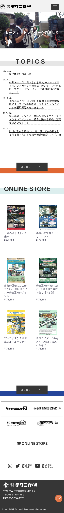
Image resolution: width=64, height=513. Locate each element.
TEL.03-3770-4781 (13, 494)
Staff (26, 467)
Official (28, 464)
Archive (48, 467)
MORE (26, 167)
